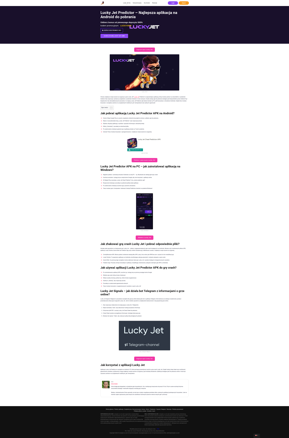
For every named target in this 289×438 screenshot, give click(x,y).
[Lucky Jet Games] (102, 2)
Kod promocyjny (137, 3)
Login (172, 3)
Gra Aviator (147, 3)
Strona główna (110, 409)
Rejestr (184, 3)
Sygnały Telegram (161, 409)
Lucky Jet (136, 97)
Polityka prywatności (177, 409)
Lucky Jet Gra (126, 3)
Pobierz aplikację (118, 409)
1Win (158, 429)
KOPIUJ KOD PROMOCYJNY (112, 30)
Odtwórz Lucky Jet (144, 237)
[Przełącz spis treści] (110, 107)
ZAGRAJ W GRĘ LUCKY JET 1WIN (114, 36)
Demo (147, 409)
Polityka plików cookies (140, 411)
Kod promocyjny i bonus (138, 409)
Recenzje (154, 3)
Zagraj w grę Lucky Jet (144, 49)
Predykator (153, 409)
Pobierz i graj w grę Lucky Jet (144, 160)
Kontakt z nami (151, 411)
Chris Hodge (114, 383)
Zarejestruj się (128, 409)
